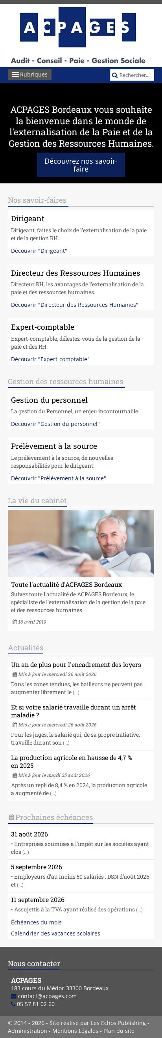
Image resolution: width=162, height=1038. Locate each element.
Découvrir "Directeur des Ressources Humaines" (74, 304)
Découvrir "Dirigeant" (39, 250)
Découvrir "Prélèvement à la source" (58, 478)
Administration (27, 1030)
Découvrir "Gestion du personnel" (55, 424)
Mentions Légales (75, 1030)
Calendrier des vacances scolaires (55, 933)
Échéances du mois (36, 922)
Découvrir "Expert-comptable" (50, 359)
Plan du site (118, 1030)
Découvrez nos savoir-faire (81, 165)
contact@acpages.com (47, 996)
